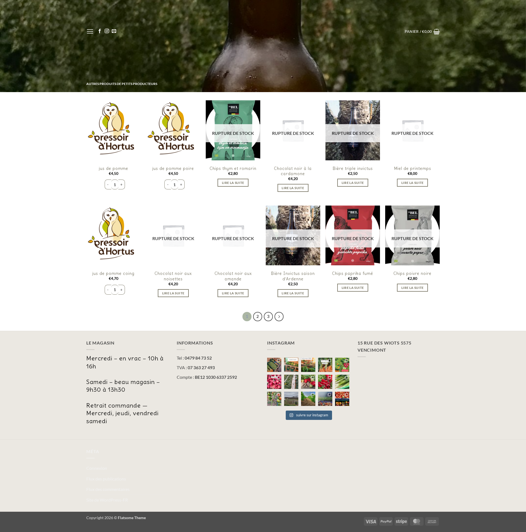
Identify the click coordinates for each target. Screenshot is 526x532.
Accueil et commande (336, 96)
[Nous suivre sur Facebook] (100, 31)
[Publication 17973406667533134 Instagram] (342, 399)
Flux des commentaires (108, 489)
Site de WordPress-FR (107, 499)
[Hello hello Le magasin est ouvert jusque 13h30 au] (274, 382)
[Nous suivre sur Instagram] (107, 31)
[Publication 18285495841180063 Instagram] (325, 399)
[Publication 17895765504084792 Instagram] (342, 382)
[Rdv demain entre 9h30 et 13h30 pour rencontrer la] (291, 382)
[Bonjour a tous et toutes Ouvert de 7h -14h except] (274, 365)
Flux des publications (106, 478)
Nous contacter (422, 96)
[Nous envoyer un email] (114, 31)
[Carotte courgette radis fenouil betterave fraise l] (325, 365)
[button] (90, 31)
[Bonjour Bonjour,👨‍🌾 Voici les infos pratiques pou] (291, 399)
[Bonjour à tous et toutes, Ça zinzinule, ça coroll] (325, 382)
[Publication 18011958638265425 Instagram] (274, 399)
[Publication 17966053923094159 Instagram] (342, 365)
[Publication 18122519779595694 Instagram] (291, 365)
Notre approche (381, 96)
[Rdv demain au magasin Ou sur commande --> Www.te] (308, 382)
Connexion (96, 468)
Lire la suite (233, 182)
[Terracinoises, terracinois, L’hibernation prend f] (308, 399)
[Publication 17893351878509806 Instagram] (308, 365)
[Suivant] (279, 316)
